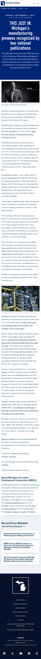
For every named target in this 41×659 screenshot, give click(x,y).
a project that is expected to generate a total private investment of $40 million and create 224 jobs (20, 343)
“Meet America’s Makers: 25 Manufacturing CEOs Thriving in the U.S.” (19, 134)
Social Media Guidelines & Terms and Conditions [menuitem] (20, 625)
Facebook (8, 512)
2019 (21, 8)
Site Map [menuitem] (20, 620)
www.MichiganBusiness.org (15, 503)
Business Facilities (8, 439)
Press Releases (9, 8)
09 (26, 8)
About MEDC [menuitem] (20, 600)
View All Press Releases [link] (12, 526)
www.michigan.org (10, 509)
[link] (10, 3)
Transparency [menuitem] (20, 608)
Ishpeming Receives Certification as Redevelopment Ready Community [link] (19, 534)
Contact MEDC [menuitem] (20, 616)
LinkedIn (23, 512)
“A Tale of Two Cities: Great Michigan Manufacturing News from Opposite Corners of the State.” (19, 325)
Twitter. (32, 512)
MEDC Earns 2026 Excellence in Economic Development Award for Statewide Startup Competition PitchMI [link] (18, 546)
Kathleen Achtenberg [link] (20, 18)
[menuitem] (34, 3)
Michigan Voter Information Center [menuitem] (20, 630)
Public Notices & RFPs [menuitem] (20, 612)
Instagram (15, 512)
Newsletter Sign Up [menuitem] (20, 604)
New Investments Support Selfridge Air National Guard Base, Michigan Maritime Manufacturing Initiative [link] (19, 559)
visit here (12, 457)
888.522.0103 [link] (21, 642)
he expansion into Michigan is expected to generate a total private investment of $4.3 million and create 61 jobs (20, 411)
